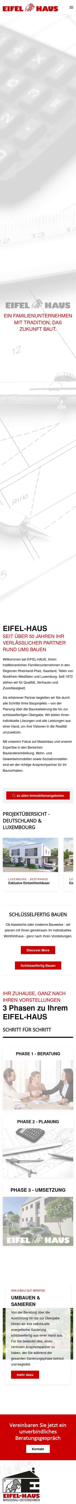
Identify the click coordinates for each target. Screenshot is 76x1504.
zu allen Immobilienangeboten (40, 795)
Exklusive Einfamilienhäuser (29, 883)
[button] (71, 7)
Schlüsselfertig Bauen (38, 965)
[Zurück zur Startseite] (30, 7)
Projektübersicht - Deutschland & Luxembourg (26, 820)
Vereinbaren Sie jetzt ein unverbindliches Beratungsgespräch (38, 1431)
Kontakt (38, 1448)
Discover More (38, 950)
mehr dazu (25, 1374)
